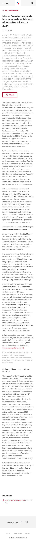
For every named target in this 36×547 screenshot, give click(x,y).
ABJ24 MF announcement (15, 500)
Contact (27, 533)
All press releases (12, 10)
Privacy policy (18, 533)
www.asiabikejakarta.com (12, 348)
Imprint (8, 533)
